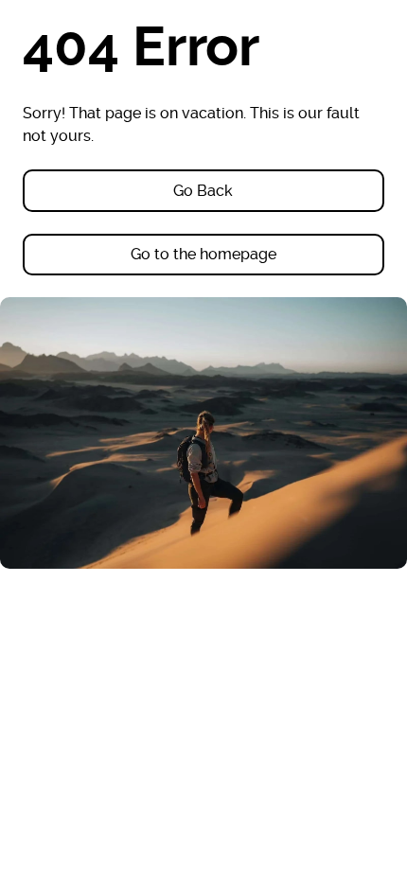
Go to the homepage (203, 254)
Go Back (203, 191)
